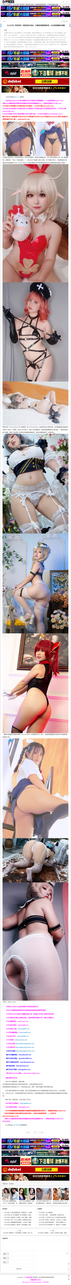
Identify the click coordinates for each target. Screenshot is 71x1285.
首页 (4, 4)
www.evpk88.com (25, 1032)
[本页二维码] (68, 1279)
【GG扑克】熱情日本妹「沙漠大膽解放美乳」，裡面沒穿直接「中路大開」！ (43, 1203)
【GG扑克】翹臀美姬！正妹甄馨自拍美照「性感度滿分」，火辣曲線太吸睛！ (26, 1203)
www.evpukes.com (21, 1040)
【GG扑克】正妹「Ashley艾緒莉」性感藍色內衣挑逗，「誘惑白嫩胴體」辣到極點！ (26, 1220)
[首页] (68, 1263)
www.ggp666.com (25, 1103)
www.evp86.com (23, 1025)
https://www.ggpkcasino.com (25, 1051)
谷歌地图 (51, 1277)
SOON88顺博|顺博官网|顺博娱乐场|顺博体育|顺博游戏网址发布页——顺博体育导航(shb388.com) (35, 1110)
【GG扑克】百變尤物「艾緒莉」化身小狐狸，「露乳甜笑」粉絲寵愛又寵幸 (24, 1217)
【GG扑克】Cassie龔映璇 (45, 1212)
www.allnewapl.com (22, 1066)
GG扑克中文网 (16, 1125)
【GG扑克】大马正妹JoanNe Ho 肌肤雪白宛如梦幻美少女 (54, 1217)
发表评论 (65, 21)
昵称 (5, 1254)
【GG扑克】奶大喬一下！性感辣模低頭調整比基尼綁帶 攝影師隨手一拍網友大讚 (61, 1203)
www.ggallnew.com (24, 1069)
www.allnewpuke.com (27, 1062)
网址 (4, 1262)
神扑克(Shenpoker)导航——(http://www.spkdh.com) (22, 1073)
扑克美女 (9, 4)
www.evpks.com (23, 1021)
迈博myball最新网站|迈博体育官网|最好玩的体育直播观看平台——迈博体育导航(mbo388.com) (32, 103)
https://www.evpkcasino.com (24, 1047)
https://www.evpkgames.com (24, 1043)
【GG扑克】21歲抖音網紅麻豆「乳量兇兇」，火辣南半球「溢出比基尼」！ (24, 1212)
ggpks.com (16, 97)
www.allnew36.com (25, 1054)
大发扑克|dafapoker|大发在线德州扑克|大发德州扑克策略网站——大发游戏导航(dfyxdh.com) (34, 100)
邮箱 (5, 1258)
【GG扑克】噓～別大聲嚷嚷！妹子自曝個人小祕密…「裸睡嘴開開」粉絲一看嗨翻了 (26, 1215)
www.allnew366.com (25, 1058)
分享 (42, 1132)
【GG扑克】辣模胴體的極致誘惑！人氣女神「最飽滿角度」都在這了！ (23, 1222)
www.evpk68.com (22, 1036)
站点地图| (41, 1277)
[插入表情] (67, 1253)
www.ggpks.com (23, 1107)
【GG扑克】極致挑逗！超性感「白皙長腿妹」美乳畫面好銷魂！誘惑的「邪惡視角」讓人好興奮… (30, 1224)
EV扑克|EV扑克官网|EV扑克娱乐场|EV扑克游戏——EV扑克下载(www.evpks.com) (28, 106)
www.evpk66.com (23, 1029)
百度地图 (46, 1277)
